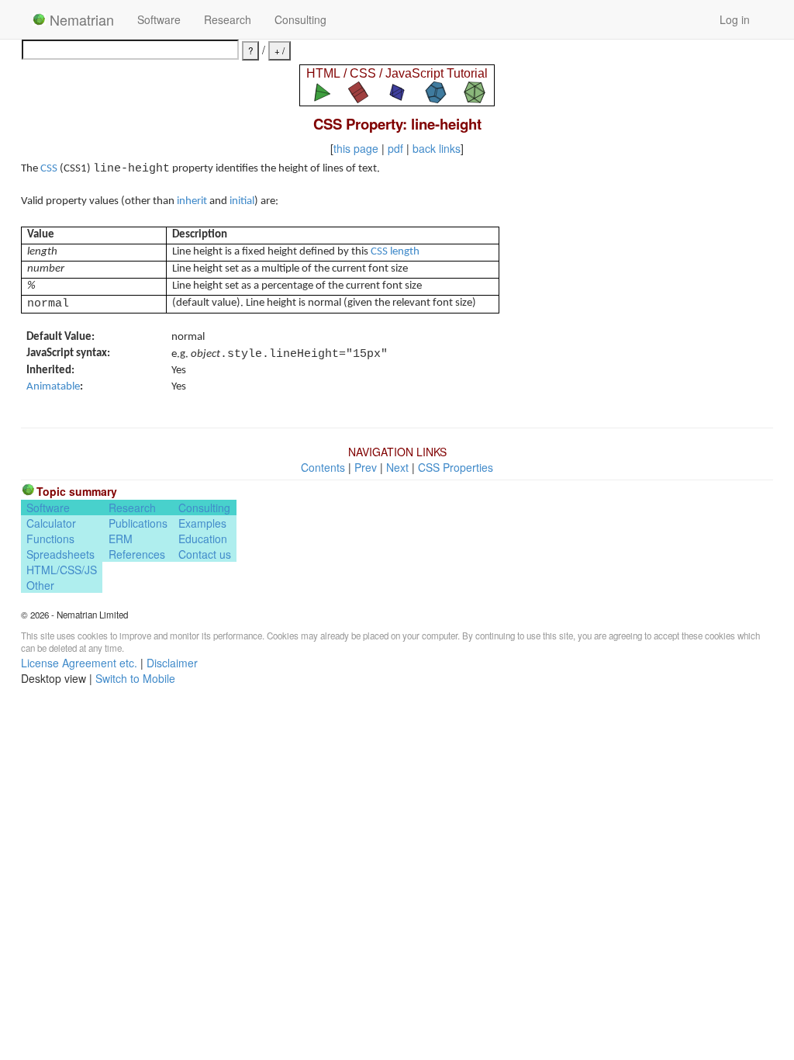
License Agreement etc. (79, 662)
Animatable (53, 387)
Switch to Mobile (135, 678)
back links (437, 148)
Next (397, 467)
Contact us (204, 554)
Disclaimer (172, 662)
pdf (395, 148)
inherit (192, 201)
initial (242, 201)
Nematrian (80, 19)
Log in (735, 19)
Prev (365, 467)
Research (227, 19)
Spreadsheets (60, 554)
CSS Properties (455, 467)
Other (40, 585)
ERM (121, 538)
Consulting (300, 19)
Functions (50, 538)
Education (202, 538)
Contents (323, 467)
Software (159, 19)
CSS (48, 169)
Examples (202, 523)
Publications (138, 523)
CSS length (395, 252)
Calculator (51, 523)
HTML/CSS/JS (61, 569)
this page (355, 148)
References (137, 554)
